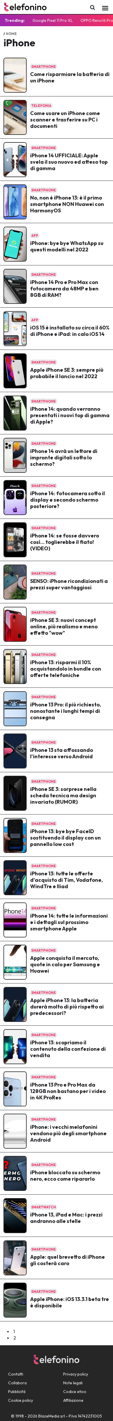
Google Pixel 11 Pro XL (52, 20)
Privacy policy (75, 1374)
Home (11, 33)
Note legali (73, 1382)
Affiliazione (73, 1400)
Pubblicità (16, 1391)
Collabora (17, 1382)
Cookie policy (20, 1400)
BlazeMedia (48, 1416)
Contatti (15, 1374)
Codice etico (74, 1391)
